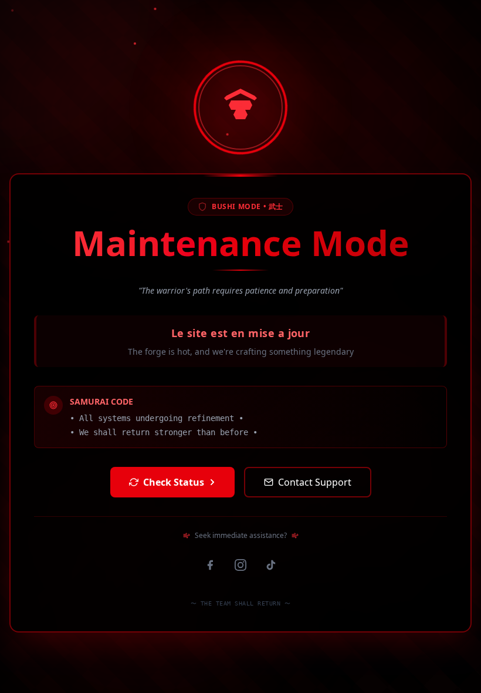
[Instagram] (240, 565)
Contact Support (314, 482)
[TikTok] (271, 565)
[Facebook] (210, 565)
